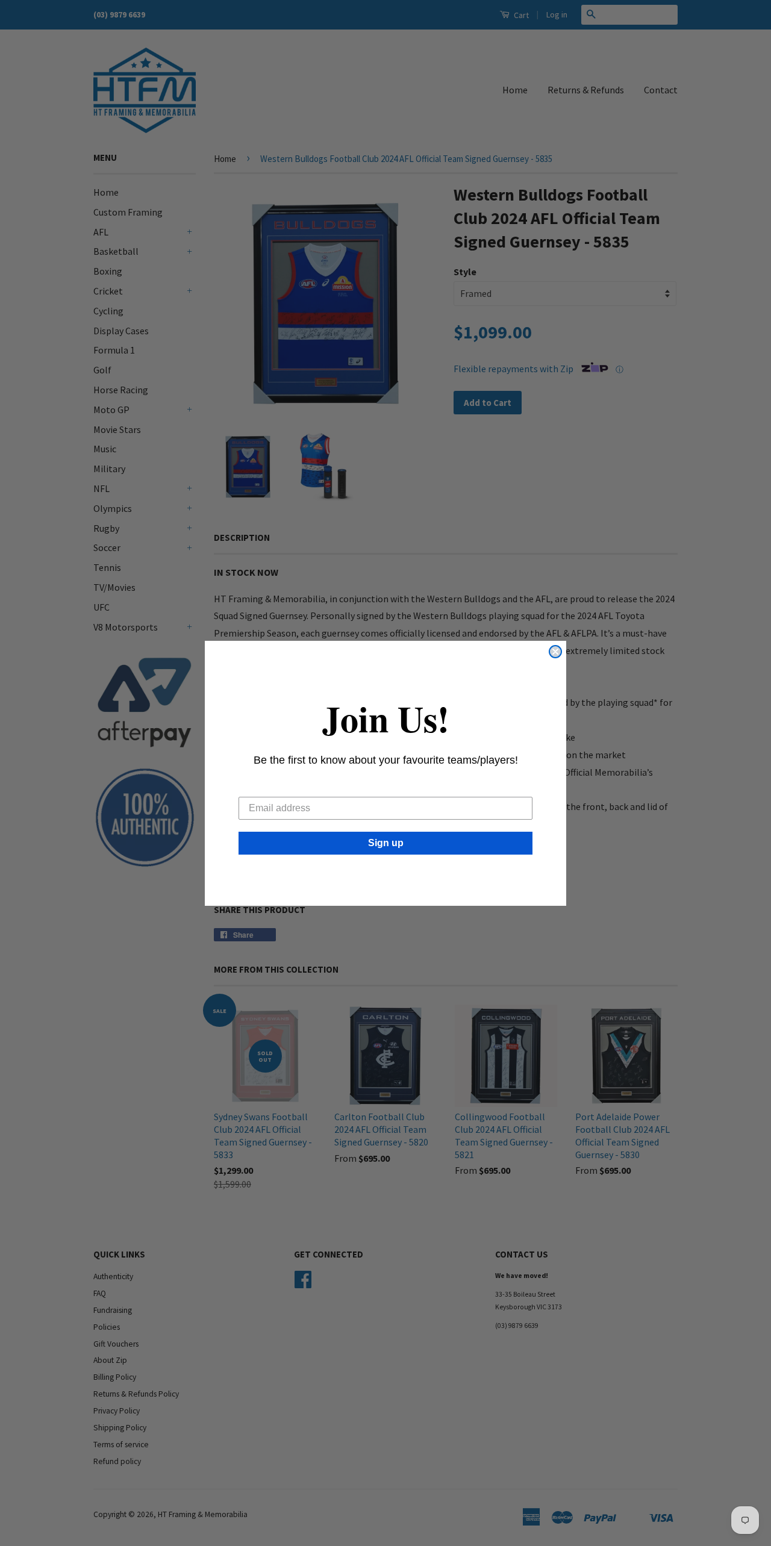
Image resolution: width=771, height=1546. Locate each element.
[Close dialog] (555, 652)
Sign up (386, 843)
